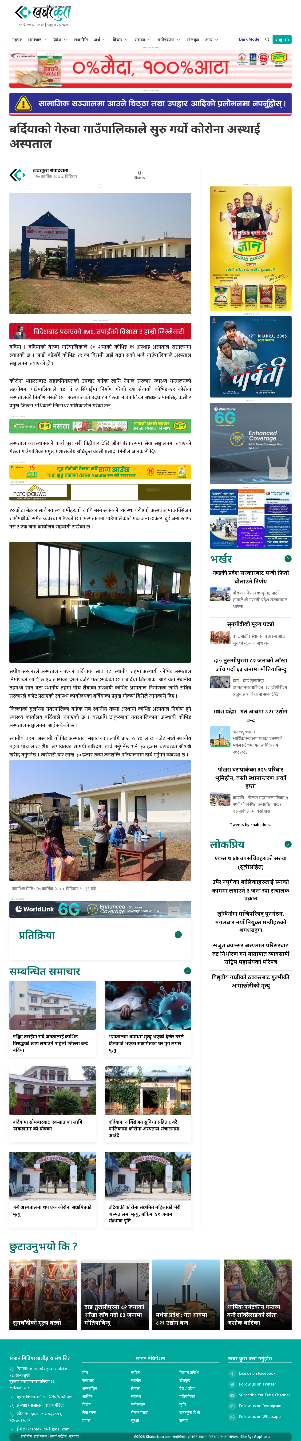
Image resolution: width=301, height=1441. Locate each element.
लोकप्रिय (227, 844)
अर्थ (97, 39)
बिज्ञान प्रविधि (189, 1372)
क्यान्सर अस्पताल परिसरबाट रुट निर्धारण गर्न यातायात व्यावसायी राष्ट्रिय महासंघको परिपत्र (250, 953)
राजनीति (81, 39)
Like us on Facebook (257, 1373)
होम (85, 1372)
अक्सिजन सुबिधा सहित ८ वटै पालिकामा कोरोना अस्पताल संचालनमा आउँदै (144, 1128)
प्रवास (86, 1420)
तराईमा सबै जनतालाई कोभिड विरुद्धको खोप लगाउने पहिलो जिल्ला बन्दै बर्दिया (50, 1043)
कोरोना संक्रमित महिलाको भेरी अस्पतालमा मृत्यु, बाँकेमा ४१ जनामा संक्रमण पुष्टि (145, 1214)
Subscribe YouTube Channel (264, 1395)
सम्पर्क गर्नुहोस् (58, 1436)
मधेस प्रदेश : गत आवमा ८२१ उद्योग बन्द (181, 1319)
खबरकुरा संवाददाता (50, 170)
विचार (117, 39)
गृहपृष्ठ (17, 39)
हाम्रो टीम (26, 1436)
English (282, 39)
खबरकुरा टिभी (189, 1412)
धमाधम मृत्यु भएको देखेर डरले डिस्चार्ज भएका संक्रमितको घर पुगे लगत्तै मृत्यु (146, 1043)
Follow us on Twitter (257, 1384)
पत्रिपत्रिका (187, 1396)
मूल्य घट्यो (250, 624)
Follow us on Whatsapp (260, 1416)
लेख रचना (89, 1412)
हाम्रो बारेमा (40, 1436)
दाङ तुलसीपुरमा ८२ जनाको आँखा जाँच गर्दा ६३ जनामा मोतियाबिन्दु (114, 1314)
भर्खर (221, 558)
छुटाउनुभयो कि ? (43, 1246)
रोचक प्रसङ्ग (139, 1412)
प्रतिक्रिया (37, 934)
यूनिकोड (74, 1436)
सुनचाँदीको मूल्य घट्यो (37, 1322)
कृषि (182, 1404)
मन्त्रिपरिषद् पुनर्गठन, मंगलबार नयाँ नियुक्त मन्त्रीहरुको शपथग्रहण (250, 921)
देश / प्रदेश (187, 1388)
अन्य (209, 39)
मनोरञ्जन (166, 39)
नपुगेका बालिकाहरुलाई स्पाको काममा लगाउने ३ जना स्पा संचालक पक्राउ (250, 890)
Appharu (262, 1436)
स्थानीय (136, 1380)
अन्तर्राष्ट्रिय (89, 1388)
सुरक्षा (135, 1420)
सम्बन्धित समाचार (44, 971)
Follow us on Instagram (260, 1405)
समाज (140, 39)
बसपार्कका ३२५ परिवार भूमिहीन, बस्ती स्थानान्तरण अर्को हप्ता (250, 777)
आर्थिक (87, 1396)
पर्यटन (135, 1372)
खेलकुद (193, 39)
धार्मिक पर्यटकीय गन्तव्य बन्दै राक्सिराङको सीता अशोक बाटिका (253, 1314)
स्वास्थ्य (136, 1396)
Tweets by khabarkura (250, 824)
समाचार (34, 39)
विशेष (86, 1404)
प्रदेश (57, 39)
